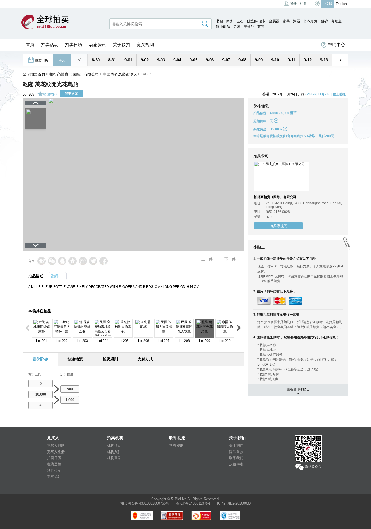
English (341, 4)
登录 (293, 4)
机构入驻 (114, 452)
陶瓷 (229, 21)
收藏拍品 (50, 94)
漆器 (296, 21)
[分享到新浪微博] (41, 261)
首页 (30, 44)
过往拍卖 (54, 470)
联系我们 (236, 458)
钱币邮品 (223, 26)
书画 (219, 21)
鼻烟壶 (336, 21)
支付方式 (145, 359)
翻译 (55, 276)
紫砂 (324, 21)
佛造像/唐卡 (256, 21)
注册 (303, 4)
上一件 (207, 259)
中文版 (327, 4)
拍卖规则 (110, 359)
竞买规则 (145, 44)
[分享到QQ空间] (72, 261)
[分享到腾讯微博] (83, 261)
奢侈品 (249, 26)
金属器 (274, 21)
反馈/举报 (236, 464)
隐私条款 (236, 452)
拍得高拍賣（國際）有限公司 (74, 74)
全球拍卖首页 (34, 74)
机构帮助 (114, 445)
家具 (286, 21)
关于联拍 (121, 44)
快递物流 (75, 359)
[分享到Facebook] (103, 261)
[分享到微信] (52, 261)
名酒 (236, 26)
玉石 (240, 21)
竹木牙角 (310, 21)
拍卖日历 (73, 44)
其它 (261, 26)
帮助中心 (336, 44)
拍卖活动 (49, 44)
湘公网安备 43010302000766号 (144, 503)
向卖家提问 (278, 226)
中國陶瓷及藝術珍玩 (120, 74)
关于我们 (236, 445)
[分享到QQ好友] (62, 261)
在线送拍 (54, 464)
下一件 (230, 259)
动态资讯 (97, 44)
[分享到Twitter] (93, 261)
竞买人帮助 (56, 445)
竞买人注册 (56, 452)
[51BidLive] (45, 22)
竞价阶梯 (40, 359)
